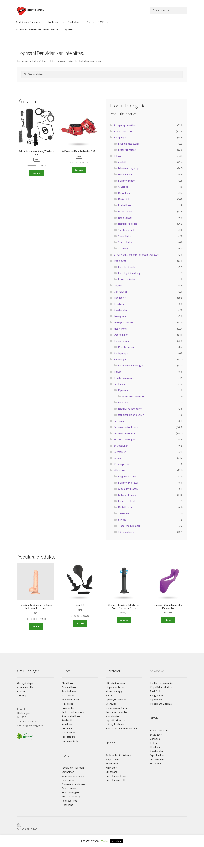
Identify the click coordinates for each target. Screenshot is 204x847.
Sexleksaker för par (124, 439)
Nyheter (69, 29)
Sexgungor (120, 420)
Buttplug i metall (115, 779)
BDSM (101, 22)
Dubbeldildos (125, 174)
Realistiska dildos (127, 223)
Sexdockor (73, 22)
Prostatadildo (125, 211)
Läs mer (36, 173)
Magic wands (121, 328)
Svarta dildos (125, 242)
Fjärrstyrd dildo (126, 180)
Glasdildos (67, 683)
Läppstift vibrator (127, 501)
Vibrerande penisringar (130, 365)
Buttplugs (111, 771)
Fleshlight (67, 804)
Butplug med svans (128, 143)
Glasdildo (123, 186)
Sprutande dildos (127, 229)
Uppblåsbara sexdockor (131, 414)
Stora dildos (124, 236)
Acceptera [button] (116, 841)
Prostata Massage (71, 796)
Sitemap (21, 695)
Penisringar (120, 359)
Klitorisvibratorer (128, 494)
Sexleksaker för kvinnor (126, 427)
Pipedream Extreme (133, 396)
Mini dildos (124, 192)
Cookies (21, 691)
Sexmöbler (120, 451)
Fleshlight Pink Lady (129, 273)
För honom (54, 22)
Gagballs (119, 285)
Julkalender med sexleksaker (121, 728)
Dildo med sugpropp (129, 168)
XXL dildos (123, 248)
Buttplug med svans (116, 775)
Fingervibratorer (127, 476)
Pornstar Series (126, 279)
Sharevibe (123, 513)
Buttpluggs (120, 137)
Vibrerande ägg (126, 531)
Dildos (117, 156)
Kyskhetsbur (121, 310)
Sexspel (118, 457)
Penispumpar (121, 353)
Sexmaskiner (121, 445)
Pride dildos (124, 205)
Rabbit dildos (125, 217)
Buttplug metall (127, 149)
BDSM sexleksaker (124, 131)
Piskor (117, 371)
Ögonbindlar (121, 334)
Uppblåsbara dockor (161, 687)
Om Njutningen (25, 683)
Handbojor (120, 297)
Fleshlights (120, 260)
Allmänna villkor (26, 687)
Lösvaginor (120, 316)
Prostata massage (124, 377)
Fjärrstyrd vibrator (128, 482)
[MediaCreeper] (102, 824)
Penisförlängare (127, 346)
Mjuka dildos (124, 199)
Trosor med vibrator (129, 525)
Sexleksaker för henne (28, 22)
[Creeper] (102, 826)
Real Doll (123, 402)
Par (88, 22)
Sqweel (122, 519)
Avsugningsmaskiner (125, 125)
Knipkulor (119, 303)
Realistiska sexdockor (130, 408)
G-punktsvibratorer (128, 488)
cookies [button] (104, 840)
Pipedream (124, 390)
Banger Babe (157, 695)
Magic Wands (113, 759)
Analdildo (123, 162)
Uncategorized (122, 464)
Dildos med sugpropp (73, 712)
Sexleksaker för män (125, 433)
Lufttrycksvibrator (124, 322)
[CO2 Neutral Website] (35, 736)
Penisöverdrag (122, 340)
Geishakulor (120, 291)
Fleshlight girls (126, 266)
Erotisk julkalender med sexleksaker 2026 (38, 29)
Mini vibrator (125, 507)
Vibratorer (119, 470)
